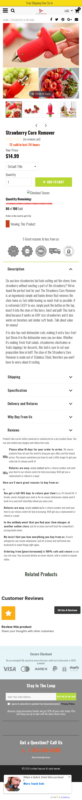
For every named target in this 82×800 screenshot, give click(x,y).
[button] (23, 139)
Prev (36, 125)
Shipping (14, 376)
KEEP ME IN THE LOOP (66, 696)
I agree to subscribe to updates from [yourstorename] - (42, 703)
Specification (17, 390)
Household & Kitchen (22, 20)
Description (16, 268)
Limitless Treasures (37, 768)
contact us (37, 508)
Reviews (13, 429)
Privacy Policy (68, 703)
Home (6, 20)
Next (46, 125)
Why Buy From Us (20, 416)
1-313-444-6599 (43, 750)
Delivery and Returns (23, 403)
